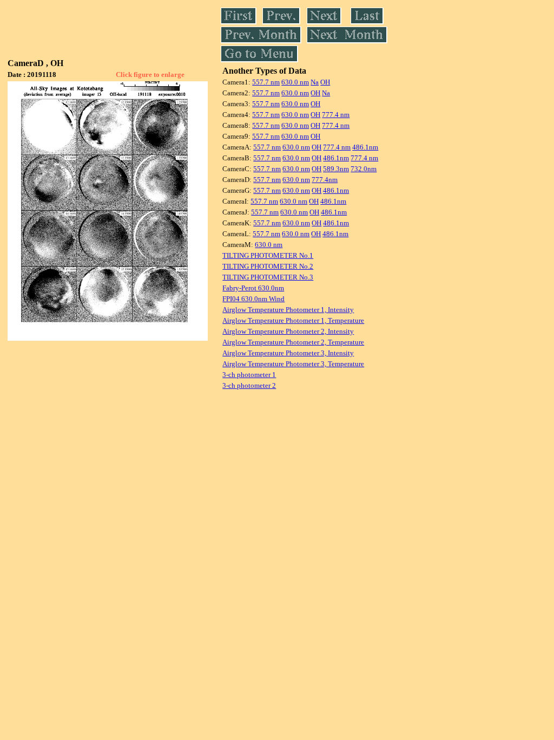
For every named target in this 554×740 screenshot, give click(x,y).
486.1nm (365, 147)
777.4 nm (335, 115)
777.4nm (325, 180)
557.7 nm (266, 82)
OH (325, 82)
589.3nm (336, 169)
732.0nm (364, 169)
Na (315, 82)
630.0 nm (295, 82)
